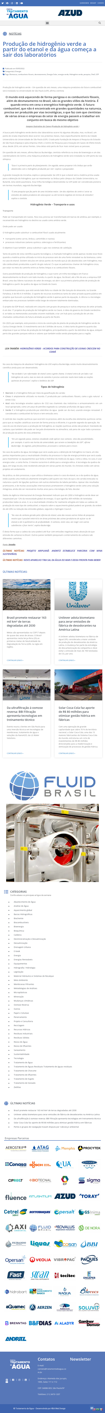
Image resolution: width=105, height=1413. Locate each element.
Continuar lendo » (15, 660)
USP (97, 74)
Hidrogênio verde (76, 74)
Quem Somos (84, 3)
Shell (93, 74)
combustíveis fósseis (26, 74)
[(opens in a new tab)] (70, 13)
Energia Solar (52, 74)
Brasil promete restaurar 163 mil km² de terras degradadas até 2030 (26, 622)
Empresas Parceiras (17, 1138)
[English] (94, 1409)
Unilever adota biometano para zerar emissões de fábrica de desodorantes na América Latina (77, 624)
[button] (37, 13)
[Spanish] (101, 1409)
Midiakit (93, 3)
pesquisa (87, 74)
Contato (100, 3)
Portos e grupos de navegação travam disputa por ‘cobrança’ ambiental (46, 1127)
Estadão (12, 544)
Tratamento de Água (24, 1408)
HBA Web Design (58, 1408)
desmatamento (40, 74)
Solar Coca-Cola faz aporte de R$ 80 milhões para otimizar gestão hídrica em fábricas (77, 714)
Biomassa (13, 74)
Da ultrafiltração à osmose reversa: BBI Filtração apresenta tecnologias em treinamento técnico (25, 714)
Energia (18, 71)
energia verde (63, 74)
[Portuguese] (97, 1409)
